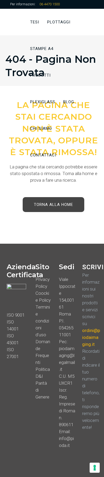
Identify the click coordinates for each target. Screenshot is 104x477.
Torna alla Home (53, 204)
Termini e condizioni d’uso (42, 320)
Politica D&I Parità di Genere (42, 383)
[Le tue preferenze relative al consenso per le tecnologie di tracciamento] (95, 468)
